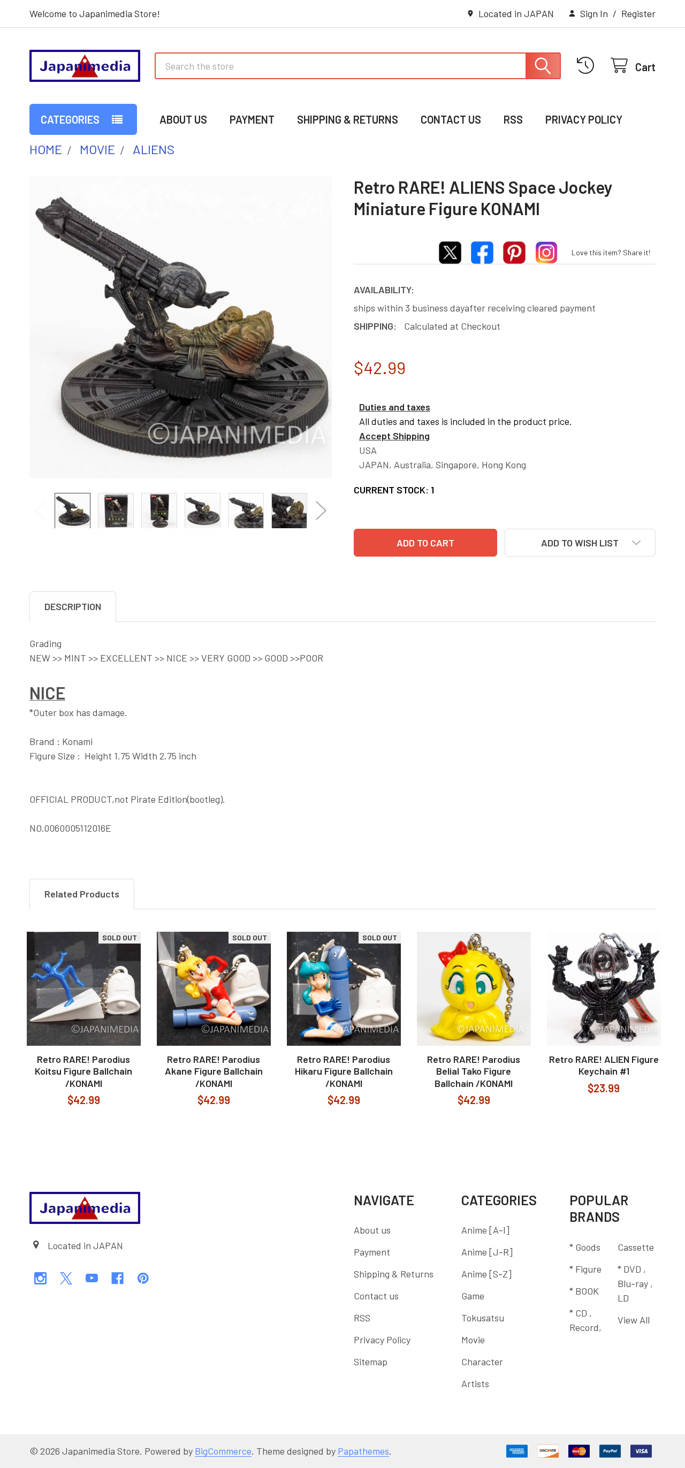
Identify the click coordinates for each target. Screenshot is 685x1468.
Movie (473, 1339)
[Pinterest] (143, 1278)
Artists (475, 1383)
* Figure (585, 1269)
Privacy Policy (583, 119)
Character (482, 1361)
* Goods (584, 1247)
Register (638, 13)
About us (183, 119)
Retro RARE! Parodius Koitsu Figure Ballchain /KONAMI (83, 1071)
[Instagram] (40, 1278)
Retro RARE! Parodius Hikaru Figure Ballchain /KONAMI (344, 1071)
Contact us (451, 119)
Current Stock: (394, 490)
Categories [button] (70, 119)
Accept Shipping (394, 436)
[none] (180, 327)
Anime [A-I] (485, 1230)
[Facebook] (117, 1278)
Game (472, 1296)
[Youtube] (92, 1278)
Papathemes (363, 1451)
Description (72, 606)
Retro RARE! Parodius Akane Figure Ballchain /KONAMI (214, 1071)
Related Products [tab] (81, 894)
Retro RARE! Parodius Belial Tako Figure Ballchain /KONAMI (473, 1071)
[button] (580, 543)
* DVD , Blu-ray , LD (635, 1283)
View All (634, 1320)
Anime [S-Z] (486, 1274)
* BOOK (584, 1291)
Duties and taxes (394, 407)
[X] (66, 1278)
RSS (513, 119)
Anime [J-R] (487, 1252)
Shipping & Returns (347, 119)
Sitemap (370, 1361)
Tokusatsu (482, 1318)
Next (321, 510)
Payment (252, 119)
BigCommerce (223, 1451)
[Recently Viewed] (588, 65)
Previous (40, 510)
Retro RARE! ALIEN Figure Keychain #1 (604, 1065)
